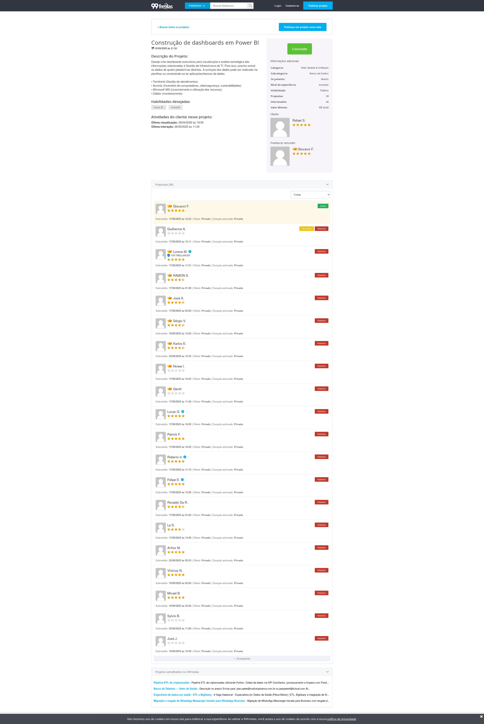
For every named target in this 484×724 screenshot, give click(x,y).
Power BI (159, 107)
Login (278, 5)
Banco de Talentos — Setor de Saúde (175, 688)
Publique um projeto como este (302, 27)
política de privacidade (341, 719)
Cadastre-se (292, 5)
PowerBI (175, 107)
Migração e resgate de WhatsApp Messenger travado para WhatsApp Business (199, 700)
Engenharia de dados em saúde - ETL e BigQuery (183, 694)
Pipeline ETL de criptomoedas (171, 682)
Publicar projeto (318, 5)
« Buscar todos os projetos (173, 27)
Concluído (299, 49)
